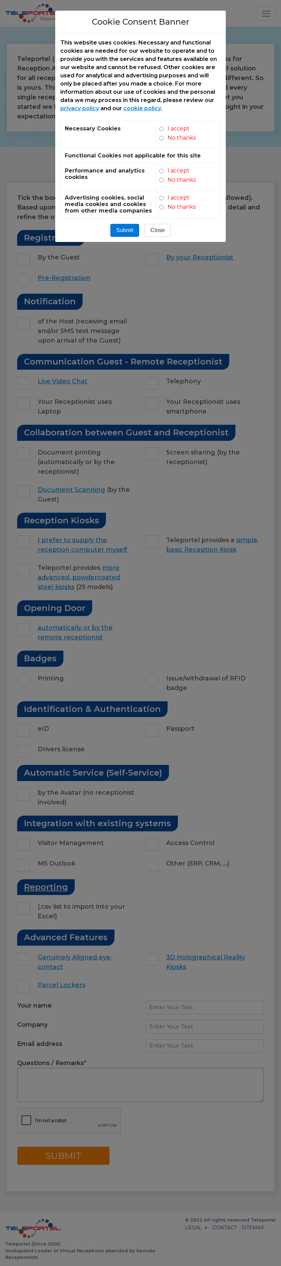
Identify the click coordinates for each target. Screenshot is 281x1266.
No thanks (182, 138)
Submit (124, 230)
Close (157, 230)
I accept (179, 128)
